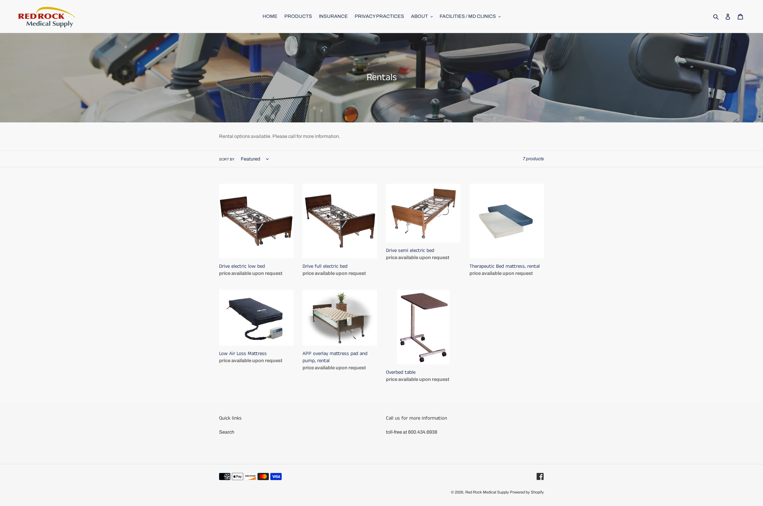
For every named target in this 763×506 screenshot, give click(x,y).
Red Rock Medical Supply (487, 492)
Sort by (227, 159)
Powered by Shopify (527, 492)
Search (226, 432)
